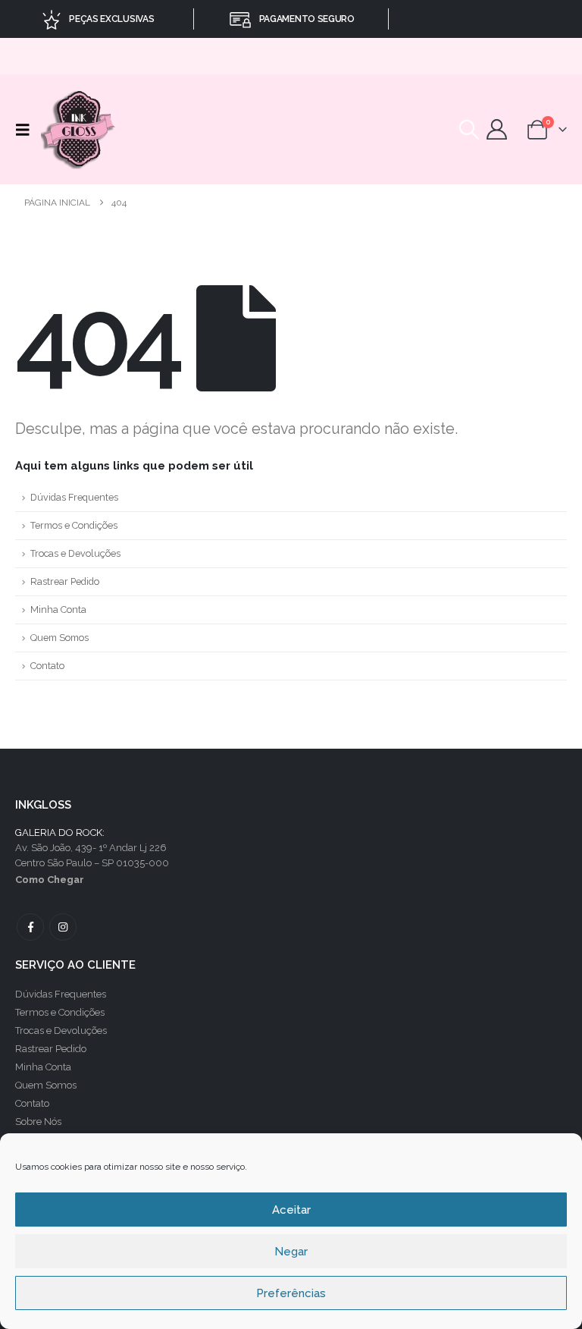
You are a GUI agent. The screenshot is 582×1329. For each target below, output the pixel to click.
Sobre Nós (38, 1121)
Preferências (291, 1293)
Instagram (63, 927)
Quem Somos (59, 637)
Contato (47, 665)
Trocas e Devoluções (75, 553)
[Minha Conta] (496, 129)
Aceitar (291, 1210)
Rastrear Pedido (64, 581)
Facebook (30, 927)
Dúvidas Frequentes (74, 497)
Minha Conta (58, 609)
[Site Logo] (79, 129)
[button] (26, 130)
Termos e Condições (73, 525)
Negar (291, 1251)
